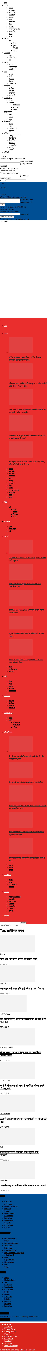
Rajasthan (8, 1248)
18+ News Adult (6, 1047)
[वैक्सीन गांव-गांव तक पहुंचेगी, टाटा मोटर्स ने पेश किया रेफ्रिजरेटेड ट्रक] (21, 579)
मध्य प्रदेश (12, 12)
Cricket (7, 1228)
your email (24, 175)
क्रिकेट (11, 74)
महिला (11, 119)
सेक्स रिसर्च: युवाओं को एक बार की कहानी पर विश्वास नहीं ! (20, 1054)
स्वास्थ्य (11, 116)
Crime (2, 954)
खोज (10, 126)
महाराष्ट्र (11, 19)
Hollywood (8, 1285)
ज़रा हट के (12, 95)
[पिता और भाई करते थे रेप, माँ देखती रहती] (17, 951)
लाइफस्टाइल (8, 97)
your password (26, 163)
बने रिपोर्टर (7, 1324)
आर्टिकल (12, 143)
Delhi (2, 1147)
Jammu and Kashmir (11, 1243)
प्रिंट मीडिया (12, 140)
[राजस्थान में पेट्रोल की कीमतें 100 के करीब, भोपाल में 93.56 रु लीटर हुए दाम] (21, 553)
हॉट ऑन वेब (8, 112)
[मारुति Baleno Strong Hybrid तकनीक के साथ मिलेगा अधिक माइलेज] (21, 605)
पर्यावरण (11, 131)
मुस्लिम (15, 45)
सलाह (11, 100)
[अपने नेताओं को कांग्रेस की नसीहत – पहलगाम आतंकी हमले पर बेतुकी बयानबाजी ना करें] (21, 431)
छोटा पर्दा (12, 93)
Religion (7, 1299)
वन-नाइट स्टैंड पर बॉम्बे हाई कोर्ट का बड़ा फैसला (22, 988)
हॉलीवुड (11, 90)
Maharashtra (9, 1262)
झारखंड (11, 26)
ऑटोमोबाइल (13, 67)
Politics (7, 1294)
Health (6, 1292)
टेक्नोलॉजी (7, 121)
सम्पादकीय (12, 145)
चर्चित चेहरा (12, 57)
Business (7, 1209)
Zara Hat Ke (8, 1287)
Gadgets (7, 1223)
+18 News (8, 1202)
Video (6, 1278)
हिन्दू (14, 43)
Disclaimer (8, 1334)
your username (26, 161)
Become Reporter (11, 1206)
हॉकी (10, 76)
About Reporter (10, 1336)
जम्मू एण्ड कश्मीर (14, 29)
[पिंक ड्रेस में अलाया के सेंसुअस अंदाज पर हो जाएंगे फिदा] (21, 777)
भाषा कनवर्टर (13, 128)
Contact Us (8, 1338)
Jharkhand (8, 1246)
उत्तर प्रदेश (12, 10)
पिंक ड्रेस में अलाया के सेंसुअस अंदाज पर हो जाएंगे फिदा (26, 782)
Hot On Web (5, 1014)
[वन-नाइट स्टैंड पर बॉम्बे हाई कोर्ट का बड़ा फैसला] (17, 981)
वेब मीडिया (12, 138)
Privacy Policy (10, 1331)
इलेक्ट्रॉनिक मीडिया (15, 135)
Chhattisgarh (9, 1255)
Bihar (6, 1265)
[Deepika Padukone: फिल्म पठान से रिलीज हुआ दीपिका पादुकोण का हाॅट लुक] (21, 827)
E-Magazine (8, 1216)
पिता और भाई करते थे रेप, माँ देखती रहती (18, 959)
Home (2, 925)
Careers (7, 1211)
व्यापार (6, 62)
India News (4, 983)
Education (8, 1218)
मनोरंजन (7, 86)
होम (5, 3)
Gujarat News (9, 1260)
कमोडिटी (11, 69)
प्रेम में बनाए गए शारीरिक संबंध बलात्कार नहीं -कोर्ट (23, 1185)
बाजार (11, 64)
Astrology (8, 1204)
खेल (5, 71)
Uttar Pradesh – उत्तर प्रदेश (14, 1253)
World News (5, 1114)
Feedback (8, 1341)
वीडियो (6, 152)
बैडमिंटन (11, 81)
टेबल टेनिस (12, 83)
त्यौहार (15, 109)
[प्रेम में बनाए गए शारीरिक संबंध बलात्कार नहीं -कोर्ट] (17, 1178)
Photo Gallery (9, 1280)
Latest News (5, 1080)
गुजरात (11, 17)
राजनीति (7, 52)
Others (7, 1267)
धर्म (10, 41)
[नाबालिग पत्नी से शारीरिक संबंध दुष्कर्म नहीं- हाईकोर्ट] (17, 1144)
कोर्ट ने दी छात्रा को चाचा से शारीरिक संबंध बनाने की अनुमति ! (22, 1087)
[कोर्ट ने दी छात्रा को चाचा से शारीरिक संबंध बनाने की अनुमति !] (17, 1078)
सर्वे (10, 60)
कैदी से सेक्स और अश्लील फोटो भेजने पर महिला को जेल (23, 1120)
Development (9, 1213)
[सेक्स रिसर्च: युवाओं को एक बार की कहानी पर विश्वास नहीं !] (17, 1045)
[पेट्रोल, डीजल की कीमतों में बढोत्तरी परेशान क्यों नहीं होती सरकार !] (21, 629)
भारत (6, 5)
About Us (8, 1327)
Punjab (6, 1241)
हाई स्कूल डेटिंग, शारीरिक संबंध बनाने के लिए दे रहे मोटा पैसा (23, 1020)
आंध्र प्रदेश (12, 31)
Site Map (8, 1343)
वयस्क (11, 114)
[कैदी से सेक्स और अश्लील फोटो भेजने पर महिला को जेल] (17, 1111)
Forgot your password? (9, 168)
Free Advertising (11, 1346)
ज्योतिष (11, 102)
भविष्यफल (16, 105)
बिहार (10, 24)
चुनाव (10, 55)
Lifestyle (7, 1304)
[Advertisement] (23, 245)
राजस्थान (12, 22)
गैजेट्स (11, 124)
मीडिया (6, 133)
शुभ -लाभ (16, 107)
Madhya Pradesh (10, 1238)
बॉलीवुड (11, 88)
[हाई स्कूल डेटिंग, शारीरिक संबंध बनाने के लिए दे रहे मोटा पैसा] (13, 1011)
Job (5, 1282)
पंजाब (10, 34)
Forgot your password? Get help (13, 207)
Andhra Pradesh (10, 1250)
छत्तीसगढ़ (12, 15)
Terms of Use (9, 1329)
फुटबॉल (11, 79)
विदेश (6, 38)
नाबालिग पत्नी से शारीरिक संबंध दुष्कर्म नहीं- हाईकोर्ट (19, 1154)
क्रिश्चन (15, 48)
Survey (11, 147)
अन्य (10, 36)
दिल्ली (11, 7)
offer (11, 150)
